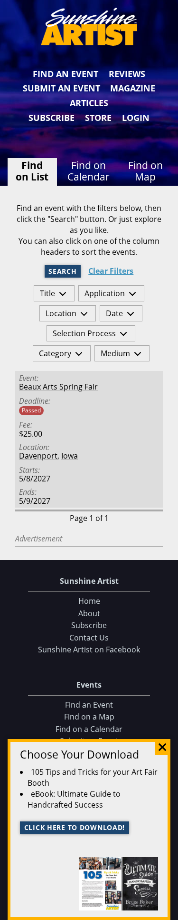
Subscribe (51, 117)
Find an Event (65, 74)
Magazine (132, 88)
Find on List (32, 171)
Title (47, 293)
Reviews (127, 74)
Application (104, 293)
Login (136, 117)
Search (62, 271)
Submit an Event (61, 88)
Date (114, 313)
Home (89, 601)
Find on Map (145, 171)
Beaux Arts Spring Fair (58, 386)
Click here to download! (74, 827)
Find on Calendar (88, 171)
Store (98, 117)
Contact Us (89, 637)
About (89, 613)
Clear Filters (110, 271)
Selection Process (84, 333)
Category (55, 353)
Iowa (69, 455)
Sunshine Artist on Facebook (89, 649)
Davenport (38, 455)
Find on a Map (89, 716)
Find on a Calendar (89, 729)
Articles (89, 103)
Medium (115, 353)
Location (61, 313)
